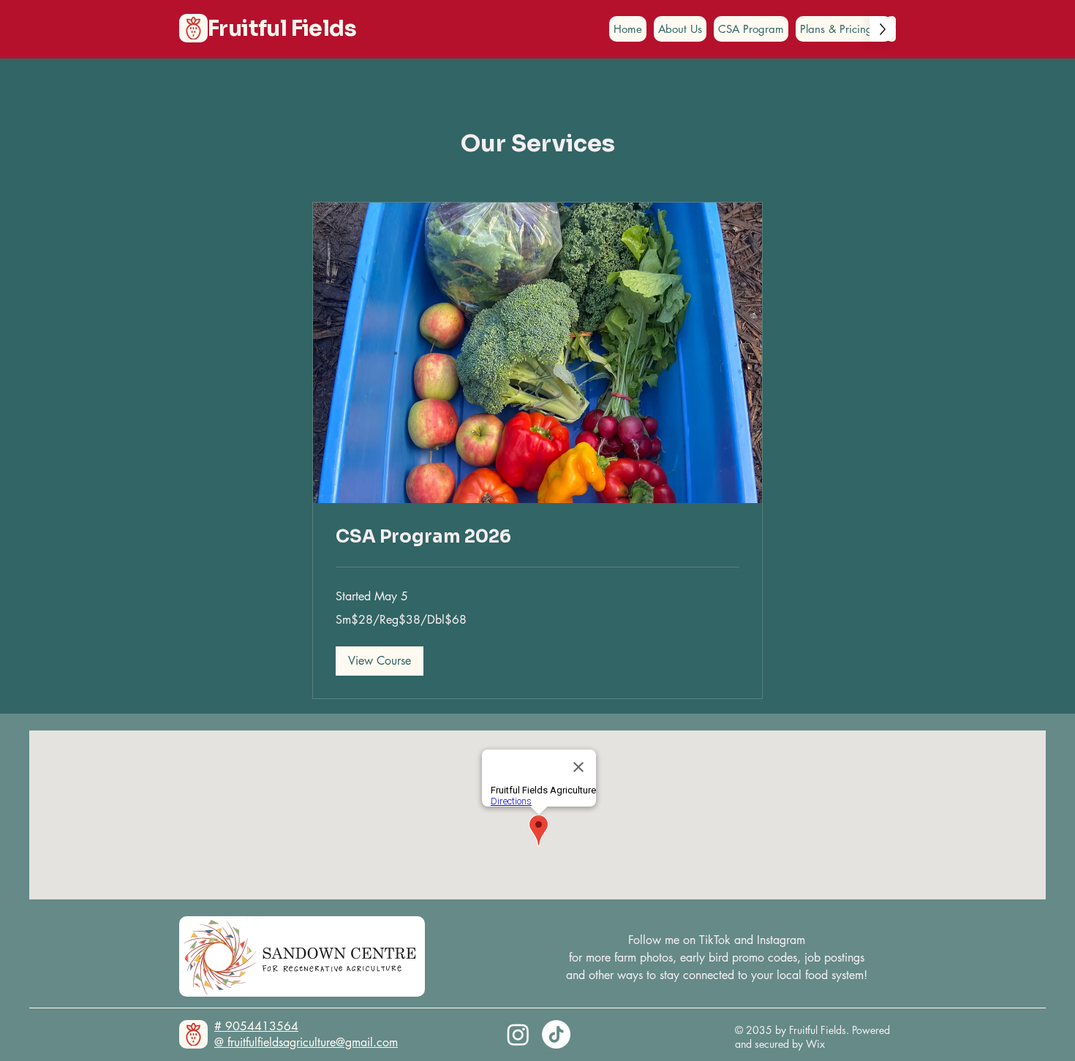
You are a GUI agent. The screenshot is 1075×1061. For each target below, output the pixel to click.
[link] (537, 537)
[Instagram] (518, 1034)
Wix (817, 1044)
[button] (379, 661)
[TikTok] (556, 1034)
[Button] (193, 28)
